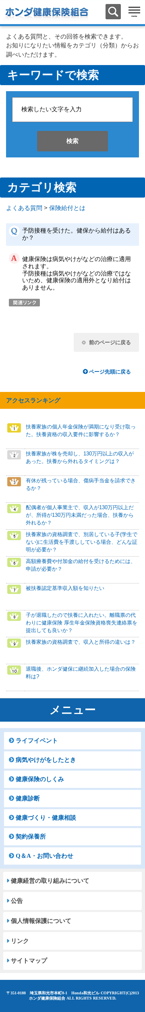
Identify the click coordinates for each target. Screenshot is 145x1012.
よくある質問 (24, 208)
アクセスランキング (33, 400)
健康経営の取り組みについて (50, 880)
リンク (20, 941)
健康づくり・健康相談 (46, 817)
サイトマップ (29, 960)
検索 (72, 141)
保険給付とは (67, 208)
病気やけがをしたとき (46, 760)
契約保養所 (31, 836)
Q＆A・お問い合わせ (44, 856)
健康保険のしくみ (40, 779)
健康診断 (28, 798)
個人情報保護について (41, 921)
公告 (17, 901)
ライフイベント (37, 740)
